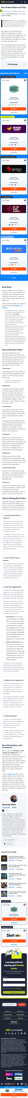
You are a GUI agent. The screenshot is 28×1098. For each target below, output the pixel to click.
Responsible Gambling (14, 1022)
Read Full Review (14, 112)
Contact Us (20, 1011)
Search (22, 1004)
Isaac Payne (6, 807)
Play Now (14, 109)
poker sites (11, 774)
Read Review (14, 922)
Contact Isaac (9, 844)
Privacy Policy (8, 1014)
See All (25, 73)
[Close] (26, 1085)
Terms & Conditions (18, 988)
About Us (7, 1011)
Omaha (4, 307)
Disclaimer (8, 1018)
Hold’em (17, 305)
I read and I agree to (13, 988)
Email (4, 982)
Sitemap (20, 1018)
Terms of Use (20, 1014)
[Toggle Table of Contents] (1, 11)
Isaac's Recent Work (9, 840)
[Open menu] (25, 2)
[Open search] (21, 2)
